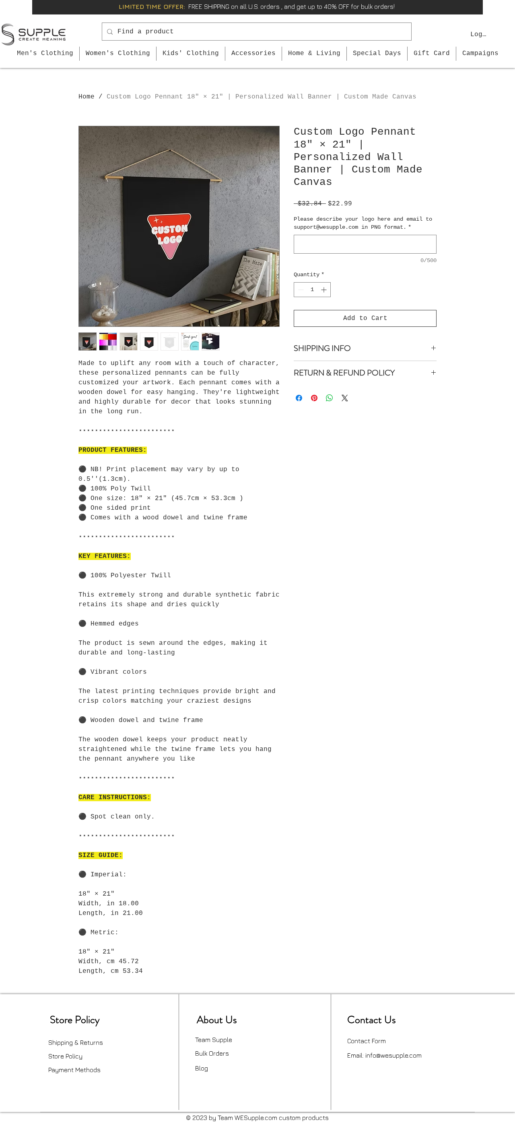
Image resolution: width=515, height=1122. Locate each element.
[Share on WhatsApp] (329, 398)
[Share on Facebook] (299, 398)
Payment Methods (74, 1069)
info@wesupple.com (393, 1055)
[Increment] (324, 290)
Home (86, 97)
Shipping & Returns (75, 1042)
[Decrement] (300, 290)
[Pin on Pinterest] (314, 398)
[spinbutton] (312, 290)
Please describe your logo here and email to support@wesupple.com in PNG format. (363, 223)
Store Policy (65, 1056)
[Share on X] (345, 398)
